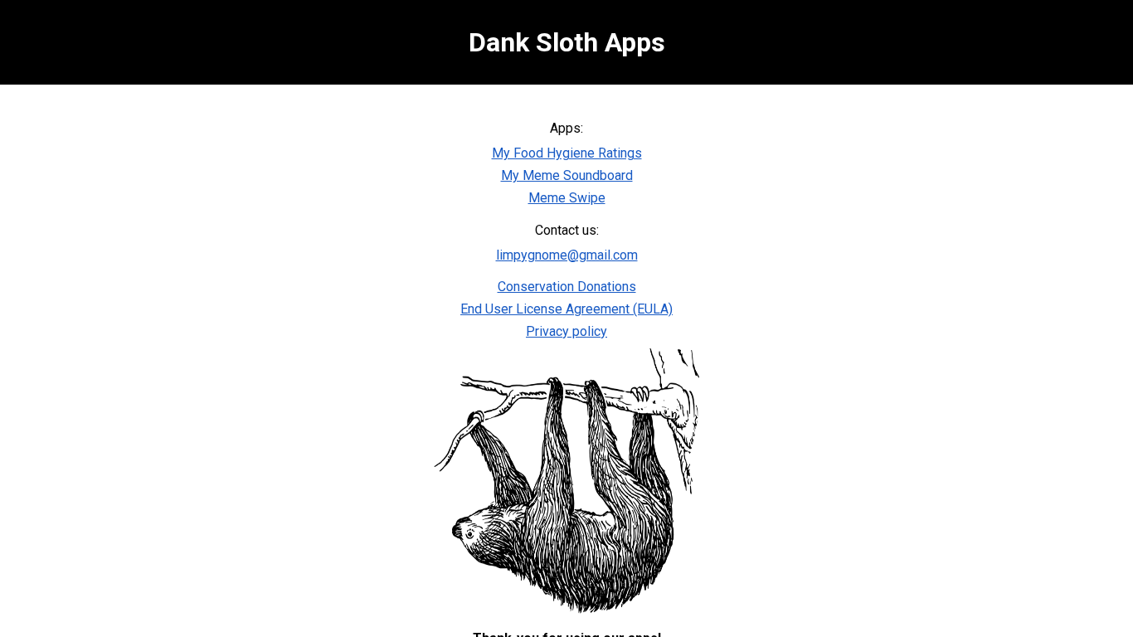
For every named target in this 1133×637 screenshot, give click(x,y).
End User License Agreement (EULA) (566, 309)
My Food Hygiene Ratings (567, 153)
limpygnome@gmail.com (567, 255)
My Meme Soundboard (567, 175)
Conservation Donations (567, 286)
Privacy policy (566, 331)
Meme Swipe (566, 198)
